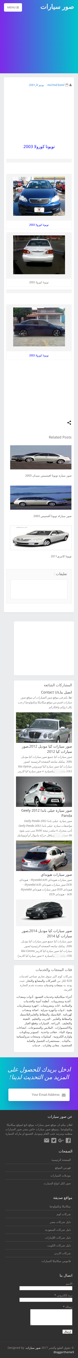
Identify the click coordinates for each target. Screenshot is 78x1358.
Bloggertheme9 (64, 1352)
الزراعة (55, 1023)
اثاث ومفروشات (50, 1005)
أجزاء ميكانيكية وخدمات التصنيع (53, 997)
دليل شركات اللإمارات (58, 1237)
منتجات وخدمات (53, 985)
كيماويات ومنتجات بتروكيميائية (33, 1036)
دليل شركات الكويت (59, 1245)
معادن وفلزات (51, 1045)
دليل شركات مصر (60, 1222)
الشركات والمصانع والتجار (41, 981)
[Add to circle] (61, 1141)
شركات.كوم (64, 1214)
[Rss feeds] (47, 1141)
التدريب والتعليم (41, 1019)
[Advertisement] (39, 43)
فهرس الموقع (63, 1167)
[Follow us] (54, 1141)
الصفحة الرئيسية (61, 1160)
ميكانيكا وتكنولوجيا (60, 1206)
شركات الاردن (62, 1253)
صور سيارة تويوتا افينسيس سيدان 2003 (48, 475)
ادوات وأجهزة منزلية (52, 1010)
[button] (69, 423)
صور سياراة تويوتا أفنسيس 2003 (52, 516)
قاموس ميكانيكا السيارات (56, 1261)
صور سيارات (33, 1348)
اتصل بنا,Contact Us (56, 692)
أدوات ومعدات (24, 997)
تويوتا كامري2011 (61, 556)
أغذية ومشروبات (61, 1001)
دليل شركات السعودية (58, 1230)
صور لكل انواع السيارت (57, 1183)
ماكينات (66, 1041)
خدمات (36, 1045)
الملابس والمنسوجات (40, 1027)
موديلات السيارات (60, 1175)
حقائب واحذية (49, 1032)
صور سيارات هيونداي (56, 874)
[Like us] (68, 1141)
